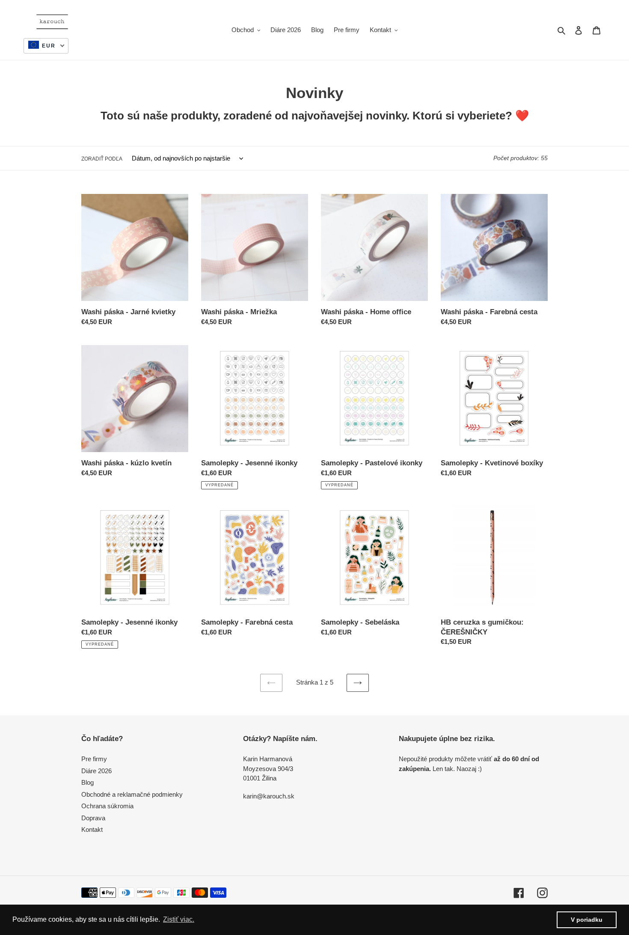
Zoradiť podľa (101, 159)
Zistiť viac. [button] (178, 919)
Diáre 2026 (96, 770)
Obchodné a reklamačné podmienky (132, 794)
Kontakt (92, 829)
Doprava (93, 818)
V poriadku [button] (586, 919)
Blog (87, 782)
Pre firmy (94, 758)
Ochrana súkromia (107, 806)
